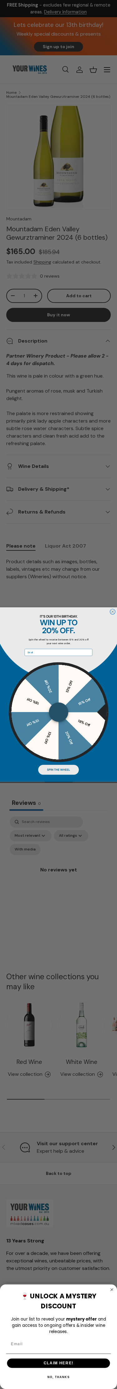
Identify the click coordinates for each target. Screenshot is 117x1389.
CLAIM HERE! (59, 1363)
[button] (58, 770)
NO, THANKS (58, 1377)
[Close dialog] (112, 611)
